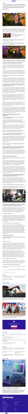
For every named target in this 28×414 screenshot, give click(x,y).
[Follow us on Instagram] (8, 397)
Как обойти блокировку (5, 404)
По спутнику (3, 410)
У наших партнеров (4, 409)
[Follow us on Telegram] (9, 397)
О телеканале (4, 401)
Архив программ (16, 404)
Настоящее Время (6, 47)
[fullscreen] (25, 58)
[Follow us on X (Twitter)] (4, 397)
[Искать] (22, 413)
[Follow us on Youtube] (6, 397)
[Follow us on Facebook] (3, 397)
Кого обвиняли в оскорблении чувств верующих (10, 190)
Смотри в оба (5, 358)
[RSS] (11, 397)
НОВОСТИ (4, 347)
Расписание (15, 410)
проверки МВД (15, 39)
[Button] (16, 12)
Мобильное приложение (17, 401)
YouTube (15, 409)
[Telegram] (14, 413)
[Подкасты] (12, 397)
